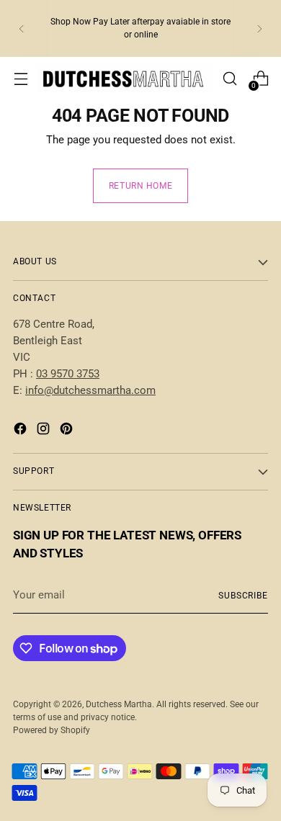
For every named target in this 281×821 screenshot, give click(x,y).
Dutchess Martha (119, 704)
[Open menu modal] (20, 79)
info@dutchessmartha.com (90, 390)
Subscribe (243, 596)
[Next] (259, 28)
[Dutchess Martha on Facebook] (21, 431)
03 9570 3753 (67, 373)
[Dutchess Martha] (125, 78)
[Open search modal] (229, 79)
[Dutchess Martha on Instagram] (44, 431)
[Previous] (21, 28)
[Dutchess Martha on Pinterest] (67, 431)
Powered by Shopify (51, 730)
